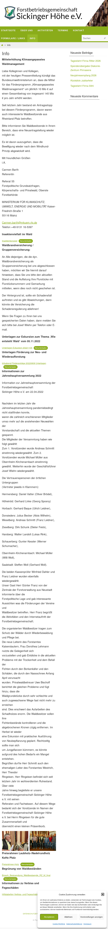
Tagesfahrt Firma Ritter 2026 (85, 60)
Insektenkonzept (9, 240)
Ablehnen (68, 917)
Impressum (87, 924)
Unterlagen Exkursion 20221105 (17, 347)
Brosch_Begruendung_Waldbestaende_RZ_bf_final (26, 875)
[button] (102, 894)
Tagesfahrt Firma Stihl (82, 85)
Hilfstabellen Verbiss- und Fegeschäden (20, 894)
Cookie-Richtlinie (59, 924)
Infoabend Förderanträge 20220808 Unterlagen (24, 363)
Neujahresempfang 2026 (83, 75)
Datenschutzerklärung (74, 924)
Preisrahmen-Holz (10, 864)
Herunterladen (26, 241)
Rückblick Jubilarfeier (81, 80)
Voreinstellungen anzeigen (91, 917)
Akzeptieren (49, 917)
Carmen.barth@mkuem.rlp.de (19, 222)
